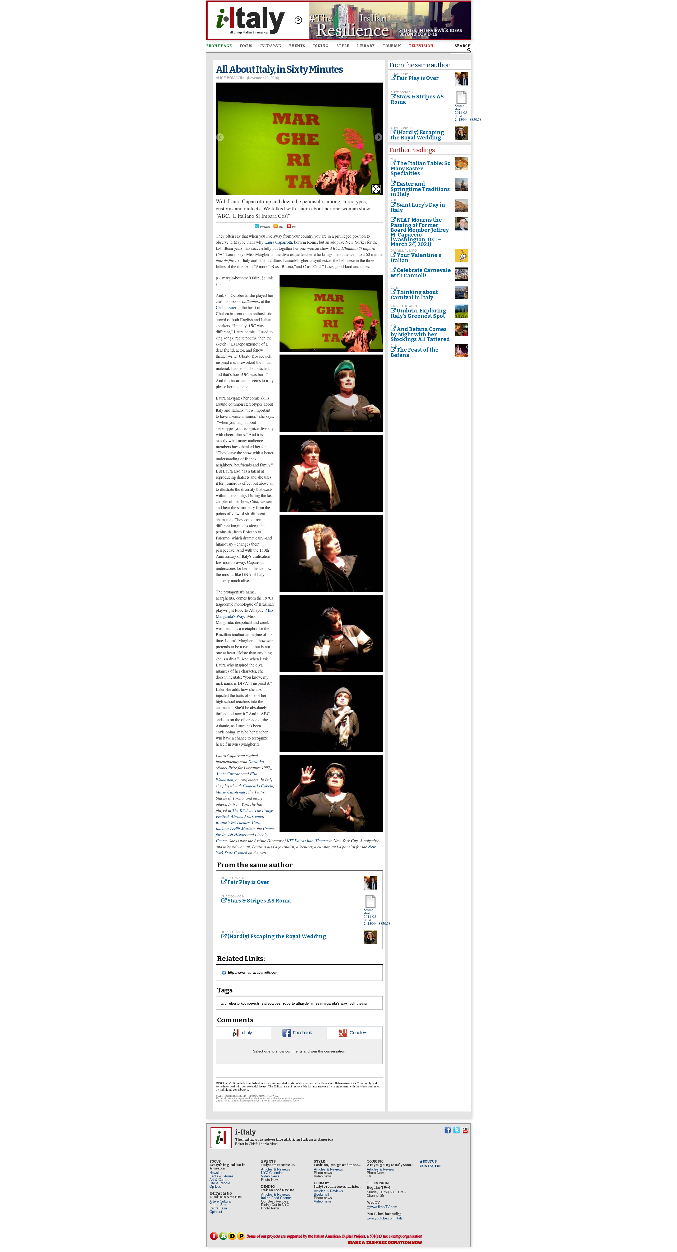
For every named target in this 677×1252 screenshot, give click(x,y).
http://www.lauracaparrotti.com (253, 972)
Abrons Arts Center (247, 816)
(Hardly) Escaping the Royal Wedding (276, 936)
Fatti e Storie (219, 1205)
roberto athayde (296, 1003)
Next (379, 137)
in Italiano (270, 46)
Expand (376, 189)
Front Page (219, 46)
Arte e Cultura (220, 1201)
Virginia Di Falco (404, 306)
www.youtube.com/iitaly (385, 1218)
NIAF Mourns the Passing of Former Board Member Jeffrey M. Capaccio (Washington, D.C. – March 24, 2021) (420, 232)
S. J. (393, 179)
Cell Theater (226, 307)
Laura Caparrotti (278, 242)
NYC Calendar (272, 1173)
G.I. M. (395, 287)
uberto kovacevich (244, 1003)
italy (222, 1003)
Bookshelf (321, 1194)
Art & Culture (219, 1180)
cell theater (359, 1003)
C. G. (394, 324)
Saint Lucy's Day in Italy (418, 207)
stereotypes (271, 1003)
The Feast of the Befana (414, 352)
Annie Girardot (228, 773)
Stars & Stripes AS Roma (259, 900)
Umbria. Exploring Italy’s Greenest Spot (418, 313)
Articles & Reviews (275, 1169)
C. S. (394, 345)
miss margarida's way (329, 1003)
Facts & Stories (221, 1176)
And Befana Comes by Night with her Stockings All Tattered (420, 334)
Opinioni (215, 1212)
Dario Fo (256, 761)
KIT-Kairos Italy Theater (307, 840)
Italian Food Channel (276, 1198)
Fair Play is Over (248, 882)
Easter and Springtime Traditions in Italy (420, 189)
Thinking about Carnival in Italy (414, 295)
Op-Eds (215, 1187)
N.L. (393, 158)
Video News (270, 1176)
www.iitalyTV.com (382, 1207)
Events (297, 46)
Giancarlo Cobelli (258, 785)
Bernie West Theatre (233, 822)
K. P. (393, 200)
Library (366, 46)
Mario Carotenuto (231, 792)
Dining (320, 46)
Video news (323, 1201)
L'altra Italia (218, 1208)
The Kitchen (242, 810)
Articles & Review (380, 1169)
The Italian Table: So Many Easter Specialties (421, 168)
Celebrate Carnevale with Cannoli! (421, 273)
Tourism (392, 46)
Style (342, 46)
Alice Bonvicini (233, 877)
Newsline (216, 1173)
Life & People (219, 1183)
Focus (246, 46)
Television (421, 46)
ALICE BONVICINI (230, 78)
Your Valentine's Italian (416, 258)
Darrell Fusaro (404, 250)
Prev (220, 137)
